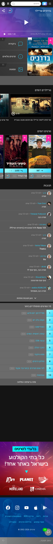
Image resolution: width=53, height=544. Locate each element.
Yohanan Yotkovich (38, 214)
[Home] (44, 3)
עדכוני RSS (29, 516)
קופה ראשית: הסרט (35, 333)
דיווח (38, 516)
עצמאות (40, 375)
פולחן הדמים (38, 361)
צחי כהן (43, 256)
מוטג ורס (43, 224)
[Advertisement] (26, 80)
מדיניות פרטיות (25, 522)
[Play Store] (45, 507)
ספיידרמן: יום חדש (35, 313)
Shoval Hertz (41, 277)
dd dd (43, 266)
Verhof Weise (40, 245)
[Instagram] (17, 507)
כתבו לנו (12, 522)
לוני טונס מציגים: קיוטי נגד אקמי (29, 368)
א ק (44, 193)
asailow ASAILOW (39, 287)
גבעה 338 (39, 340)
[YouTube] (26, 507)
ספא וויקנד (39, 354)
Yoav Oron (42, 203)
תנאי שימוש (39, 522)
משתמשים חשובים (13, 516)
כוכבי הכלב (39, 347)
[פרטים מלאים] (13, 51)
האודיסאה (39, 327)
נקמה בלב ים (38, 320)
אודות (45, 516)
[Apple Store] (35, 507)
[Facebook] (8, 507)
